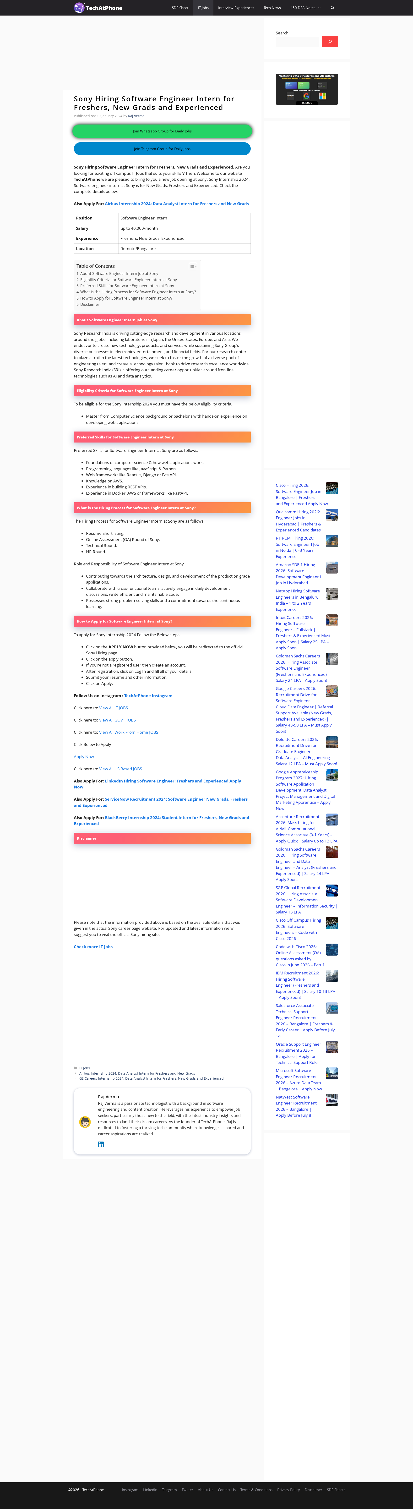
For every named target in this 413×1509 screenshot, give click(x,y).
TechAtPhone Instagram (148, 695)
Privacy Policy (288, 1489)
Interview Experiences (236, 7)
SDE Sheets (336, 1489)
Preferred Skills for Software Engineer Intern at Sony (127, 285)
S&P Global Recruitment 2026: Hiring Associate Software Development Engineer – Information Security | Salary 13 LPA (307, 900)
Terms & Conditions (256, 1489)
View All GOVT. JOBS (117, 720)
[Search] (330, 42)
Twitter (187, 1489)
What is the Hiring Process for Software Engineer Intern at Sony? (138, 292)
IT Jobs (203, 7)
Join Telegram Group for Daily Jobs (162, 148)
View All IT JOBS (113, 708)
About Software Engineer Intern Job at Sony (119, 273)
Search (282, 33)
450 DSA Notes (302, 7)
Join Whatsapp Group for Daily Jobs (162, 131)
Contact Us (227, 1489)
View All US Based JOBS (120, 768)
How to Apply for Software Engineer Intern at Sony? (126, 298)
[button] (332, 8)
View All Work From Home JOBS (128, 732)
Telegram (169, 1489)
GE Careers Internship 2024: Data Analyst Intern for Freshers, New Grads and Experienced (151, 1078)
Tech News (272, 7)
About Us (205, 1489)
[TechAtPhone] (98, 8)
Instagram (130, 1489)
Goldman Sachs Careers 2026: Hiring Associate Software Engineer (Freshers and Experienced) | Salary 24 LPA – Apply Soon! (303, 668)
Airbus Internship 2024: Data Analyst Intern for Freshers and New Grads (177, 203)
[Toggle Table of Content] (190, 266)
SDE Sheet (180, 7)
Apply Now (84, 756)
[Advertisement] (162, 52)
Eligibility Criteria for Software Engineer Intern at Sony (128, 279)
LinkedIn (150, 1489)
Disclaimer (89, 304)
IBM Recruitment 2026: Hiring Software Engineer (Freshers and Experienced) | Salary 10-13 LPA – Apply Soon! (305, 985)
